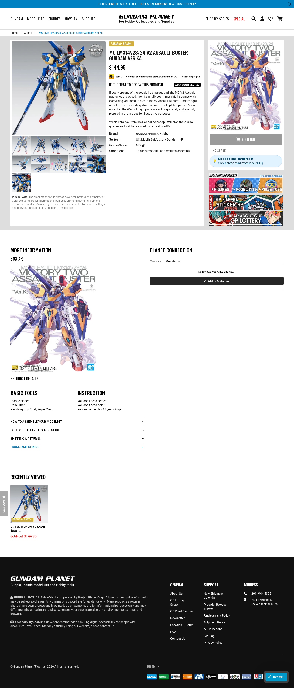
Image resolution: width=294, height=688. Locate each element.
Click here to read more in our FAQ (240, 163)
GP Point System (181, 611)
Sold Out (249, 139)
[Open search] (253, 18)
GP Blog (209, 636)
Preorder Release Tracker (215, 607)
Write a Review (219, 282)
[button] (280, 18)
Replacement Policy (217, 615)
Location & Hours (181, 625)
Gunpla (28, 32)
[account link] (262, 19)
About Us (176, 593)
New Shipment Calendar (213, 596)
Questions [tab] (173, 262)
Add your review (187, 85)
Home (14, 32)
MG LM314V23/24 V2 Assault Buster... (28, 528)
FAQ (173, 631)
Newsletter (177, 618)
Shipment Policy (214, 622)
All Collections (213, 629)
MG (138, 145)
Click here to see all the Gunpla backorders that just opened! (147, 4)
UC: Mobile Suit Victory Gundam (157, 139)
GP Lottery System (177, 602)
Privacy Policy (213, 642)
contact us (107, 626)
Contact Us (177, 638)
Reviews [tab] (155, 262)
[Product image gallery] (59, 88)
